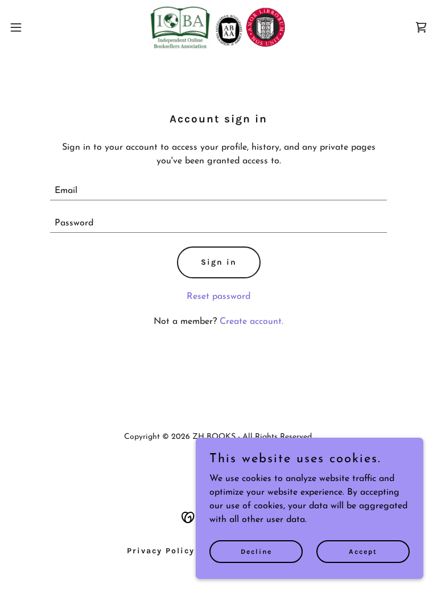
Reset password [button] (218, 296)
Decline (256, 551)
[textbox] (218, 191)
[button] (37, 27)
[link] (218, 27)
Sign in (219, 262)
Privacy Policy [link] (161, 551)
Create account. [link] (251, 321)
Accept (363, 551)
